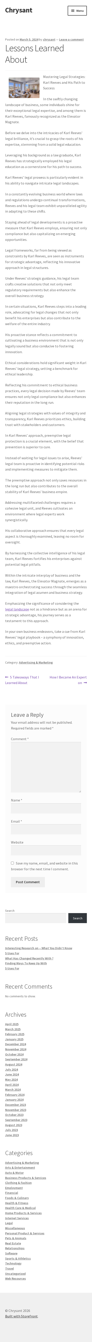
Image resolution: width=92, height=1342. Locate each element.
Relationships (15, 1248)
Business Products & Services (25, 1178)
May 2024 (11, 1080)
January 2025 (14, 1039)
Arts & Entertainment (20, 1168)
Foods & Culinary (17, 1198)
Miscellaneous (15, 1228)
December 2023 (15, 1105)
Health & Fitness (16, 1203)
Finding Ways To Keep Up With (26, 963)
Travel (9, 1268)
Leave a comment (71, 39)
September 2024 (16, 1059)
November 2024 (15, 1049)
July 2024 (11, 1069)
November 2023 (15, 1110)
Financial (11, 1193)
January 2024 (14, 1100)
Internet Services (17, 1218)
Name (16, 800)
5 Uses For (12, 953)
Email (16, 821)
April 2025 (12, 1024)
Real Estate (13, 1243)
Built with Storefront (21, 1316)
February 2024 (14, 1095)
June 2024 (12, 1074)
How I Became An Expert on (68, 680)
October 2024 (14, 1054)
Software (11, 1253)
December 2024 (15, 1044)
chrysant (49, 39)
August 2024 (13, 1064)
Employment (14, 1188)
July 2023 (11, 1130)
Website (17, 842)
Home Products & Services (23, 1213)
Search (10, 911)
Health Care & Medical (20, 1208)
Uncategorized (15, 1274)
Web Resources (15, 1278)
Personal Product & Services (24, 1233)
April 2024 (12, 1085)
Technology (13, 1263)
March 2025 (13, 1029)
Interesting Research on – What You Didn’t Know (38, 948)
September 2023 (16, 1120)
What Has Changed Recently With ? (29, 958)
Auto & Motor (14, 1173)
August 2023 (13, 1125)
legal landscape (17, 609)
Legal (9, 1223)
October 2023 (14, 1115)
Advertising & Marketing (36, 662)
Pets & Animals (15, 1238)
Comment (20, 739)
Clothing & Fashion (18, 1183)
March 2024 (13, 1090)
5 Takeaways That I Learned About (22, 680)
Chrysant (18, 10)
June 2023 (12, 1135)
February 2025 (14, 1034)
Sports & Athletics (18, 1258)
